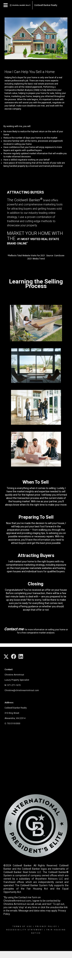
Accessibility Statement (24, 930)
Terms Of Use (22, 926)
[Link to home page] (20, 5)
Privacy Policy (46, 926)
